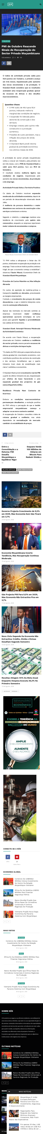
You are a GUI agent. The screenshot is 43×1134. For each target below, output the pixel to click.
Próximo (14, 691)
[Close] (9, 1091)
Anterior (7, 691)
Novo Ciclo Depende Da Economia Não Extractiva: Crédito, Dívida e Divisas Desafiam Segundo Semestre (20, 639)
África (21, 953)
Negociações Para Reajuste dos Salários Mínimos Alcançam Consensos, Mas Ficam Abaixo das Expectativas (24, 1115)
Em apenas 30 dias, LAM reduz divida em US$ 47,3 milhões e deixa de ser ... (30, 1126)
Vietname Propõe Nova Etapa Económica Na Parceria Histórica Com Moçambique (26, 914)
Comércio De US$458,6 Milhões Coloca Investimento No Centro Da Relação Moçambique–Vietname (26, 882)
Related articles (9, 469)
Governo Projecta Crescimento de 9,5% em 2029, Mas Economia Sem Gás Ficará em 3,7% (21, 514)
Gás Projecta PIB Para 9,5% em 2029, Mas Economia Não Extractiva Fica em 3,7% (20, 597)
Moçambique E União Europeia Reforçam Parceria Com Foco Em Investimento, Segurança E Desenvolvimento (24, 1101)
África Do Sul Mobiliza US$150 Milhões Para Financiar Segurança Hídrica (27, 892)
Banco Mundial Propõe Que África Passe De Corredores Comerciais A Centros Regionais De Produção (26, 903)
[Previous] (5, 921)
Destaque (21, 937)
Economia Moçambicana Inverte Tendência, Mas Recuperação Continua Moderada (20, 556)
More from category (10, 472)
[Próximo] (8, 921)
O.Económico (6, 57)
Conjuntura (6, 41)
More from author (25, 469)
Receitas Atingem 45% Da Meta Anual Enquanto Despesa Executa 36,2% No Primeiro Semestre (20, 681)
